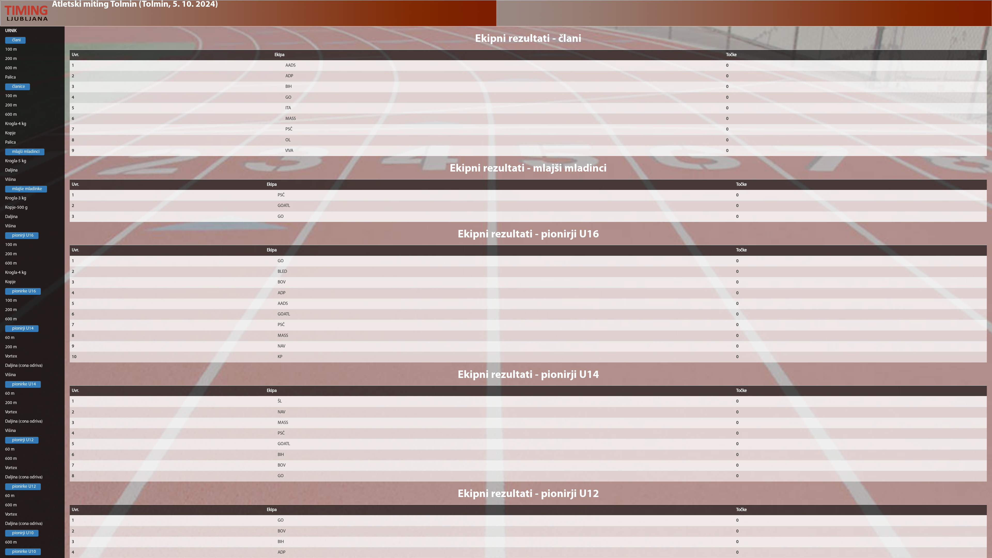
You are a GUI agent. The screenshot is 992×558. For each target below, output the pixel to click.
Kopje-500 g (16, 207)
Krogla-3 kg (15, 198)
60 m (9, 338)
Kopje (10, 133)
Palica (10, 77)
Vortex (11, 356)
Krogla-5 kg (15, 161)
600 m (11, 68)
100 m (11, 49)
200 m (11, 59)
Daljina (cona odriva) (24, 365)
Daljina (11, 170)
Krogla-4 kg (15, 124)
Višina (10, 179)
